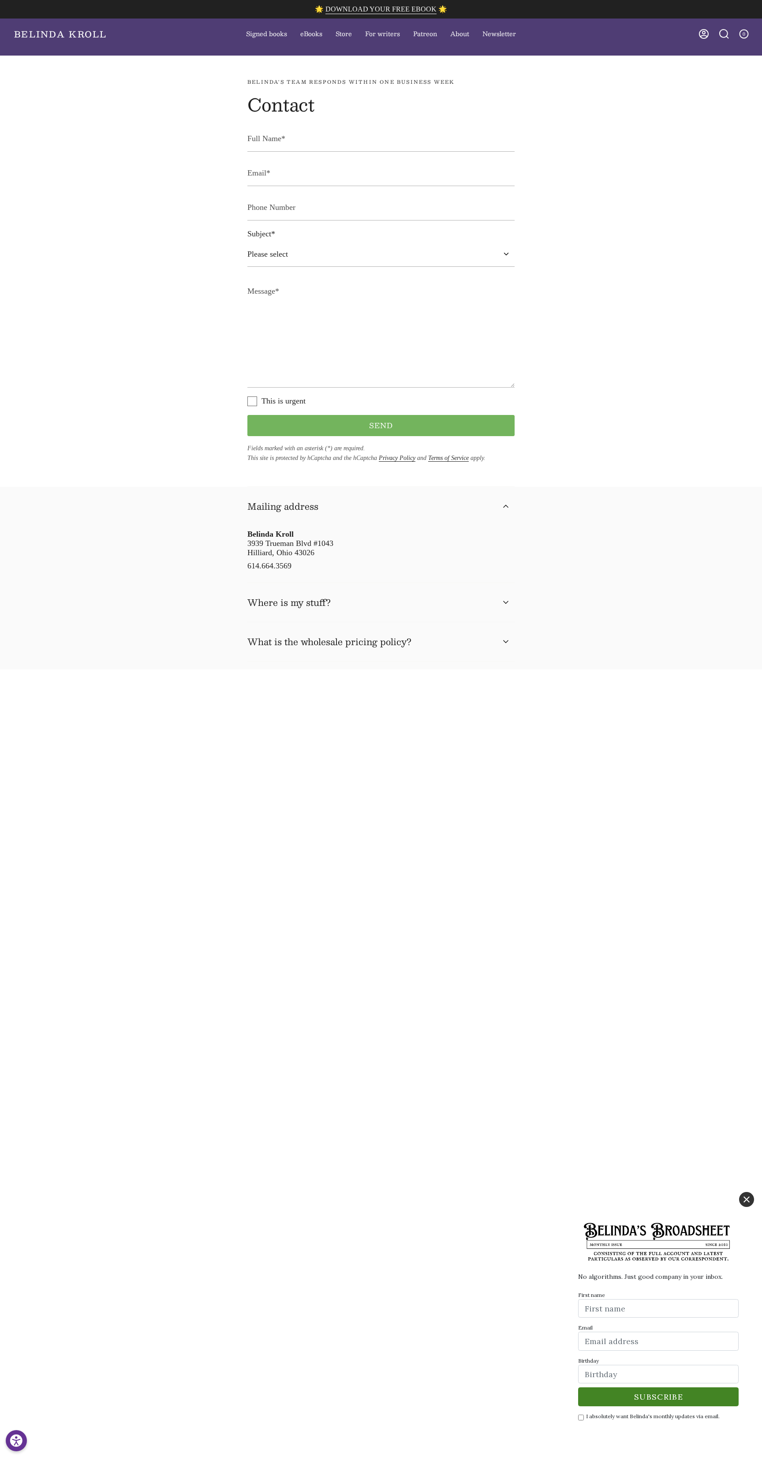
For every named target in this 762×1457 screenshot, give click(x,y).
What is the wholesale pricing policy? (329, 641)
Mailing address (282, 506)
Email (585, 1327)
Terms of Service (448, 458)
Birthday (588, 1360)
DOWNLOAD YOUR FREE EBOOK (381, 9)
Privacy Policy (397, 458)
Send (381, 425)
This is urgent (283, 400)
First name (591, 1295)
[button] (344, 34)
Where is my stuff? (289, 602)
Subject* (261, 233)
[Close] (746, 1199)
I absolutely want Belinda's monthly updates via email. (653, 1416)
